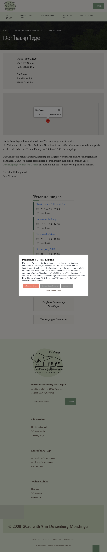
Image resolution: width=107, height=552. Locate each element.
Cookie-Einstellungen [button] (50, 286)
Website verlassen (53, 290)
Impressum (67, 286)
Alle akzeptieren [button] (31, 286)
